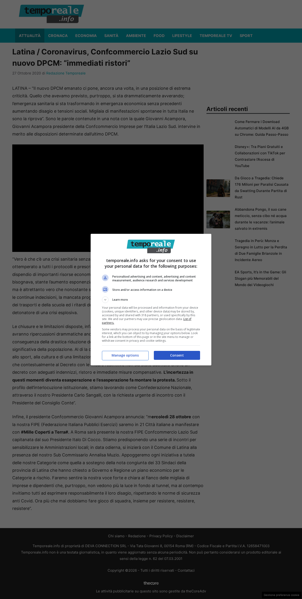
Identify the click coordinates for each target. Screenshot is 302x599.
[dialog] (151, 299)
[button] (151, 299)
